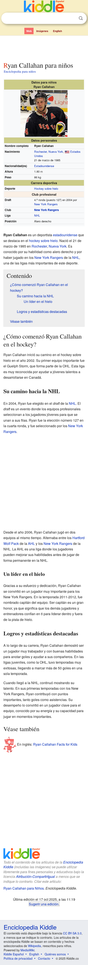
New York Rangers (46, 204)
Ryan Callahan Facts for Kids (55, 744)
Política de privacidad (18, 958)
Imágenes (42, 31)
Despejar (72, 18)
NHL (37, 215)
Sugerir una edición (44, 904)
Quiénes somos (55, 954)
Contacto (44, 958)
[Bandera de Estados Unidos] (67, 152)
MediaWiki (27, 950)
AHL (31, 543)
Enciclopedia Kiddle (30, 926)
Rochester (40, 152)
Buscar (81, 18)
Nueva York (55, 152)
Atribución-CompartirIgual (35, 876)
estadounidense (65, 234)
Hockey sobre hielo (46, 188)
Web (29, 31)
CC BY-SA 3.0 (72, 933)
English (57, 31)
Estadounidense (44, 166)
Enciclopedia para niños (20, 71)
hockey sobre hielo (43, 240)
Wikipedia (34, 946)
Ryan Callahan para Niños (23, 888)
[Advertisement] (44, 47)
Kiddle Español (14, 954)
